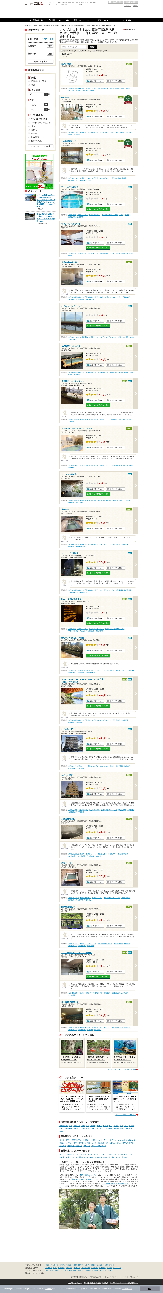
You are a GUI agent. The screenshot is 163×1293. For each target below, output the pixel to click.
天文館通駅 (72, 592)
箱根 (55, 1268)
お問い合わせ (133, 1277)
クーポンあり (86, 51)
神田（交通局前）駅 (123, 297)
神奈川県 (48, 1265)
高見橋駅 (71, 467)
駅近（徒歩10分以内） (125, 1143)
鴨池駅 (127, 215)
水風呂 (85, 1140)
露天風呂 (62, 1146)
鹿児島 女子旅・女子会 (122, 88)
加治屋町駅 (125, 544)
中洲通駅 (81, 299)
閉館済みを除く (102, 51)
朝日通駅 (127, 766)
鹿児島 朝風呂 (116, 178)
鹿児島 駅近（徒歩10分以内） (114, 629)
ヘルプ (123, 1277)
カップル (117, 1140)
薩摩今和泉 (68, 1129)
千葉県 (62, 1265)
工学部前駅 (82, 180)
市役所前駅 (122, 810)
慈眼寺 (92, 1126)
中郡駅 (89, 180)
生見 (61, 1129)
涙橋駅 (121, 215)
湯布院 (109, 1268)
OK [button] (149, 1289)
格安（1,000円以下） (74, 1140)
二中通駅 (71, 421)
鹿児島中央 (63, 1126)
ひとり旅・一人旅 (95, 1140)
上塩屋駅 (128, 132)
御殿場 (80, 1270)
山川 (92, 1129)
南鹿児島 (77, 1126)
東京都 (80, 1265)
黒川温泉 (102, 1268)
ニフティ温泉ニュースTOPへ (126, 1115)
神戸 (109, 1270)
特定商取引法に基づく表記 (92, 1283)
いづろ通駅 (80, 672)
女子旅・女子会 (90, 1143)
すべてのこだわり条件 (40, 146)
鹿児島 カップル (91, 88)
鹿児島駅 (98, 856)
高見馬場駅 (116, 544)
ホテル (124, 1140)
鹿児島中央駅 (90, 299)
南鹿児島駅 (72, 217)
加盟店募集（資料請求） (79, 1277)
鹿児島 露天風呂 (123, 854)
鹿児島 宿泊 (72, 215)
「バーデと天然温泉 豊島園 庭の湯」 (116, 1184)
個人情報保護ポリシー (75, 1283)
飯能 (74, 1270)
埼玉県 (55, 1265)
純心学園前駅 (72, 180)
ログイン (127, 6)
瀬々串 (116, 1126)
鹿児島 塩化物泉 (73, 132)
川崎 (51, 1270)
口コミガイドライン (112, 1277)
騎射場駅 (80, 217)
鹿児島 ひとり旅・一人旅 (106, 88)
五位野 (105, 1126)
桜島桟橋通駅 (72, 812)
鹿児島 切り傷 (83, 465)
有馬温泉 (61, 1268)
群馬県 (74, 1265)
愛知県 (105, 1265)
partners (48, 1289)
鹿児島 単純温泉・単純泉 (76, 88)
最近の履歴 (131, 2)
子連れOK (101, 1143)
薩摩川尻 (109, 1129)
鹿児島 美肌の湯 (112, 372)
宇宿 (83, 1126)
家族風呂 (87, 1146)
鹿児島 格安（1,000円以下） (101, 178)
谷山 (87, 1126)
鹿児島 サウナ (118, 944)
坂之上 (99, 1126)
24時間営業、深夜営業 (41, 123)
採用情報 (135, 1283)
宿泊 (111, 1140)
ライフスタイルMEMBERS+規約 (120, 1283)
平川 (110, 1126)
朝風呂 (61, 1143)
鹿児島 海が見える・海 (107, 253)
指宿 (87, 1129)
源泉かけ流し (111, 1143)
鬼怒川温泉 (117, 1268)
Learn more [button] (127, 1289)
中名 (121, 1126)
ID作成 (135, 6)
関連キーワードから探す (35, 1273)
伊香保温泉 (86, 1268)
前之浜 (131, 1126)
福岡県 (111, 1265)
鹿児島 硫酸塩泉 (100, 372)
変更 (50, 46)
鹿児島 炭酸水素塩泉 (75, 297)
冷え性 (106, 1140)
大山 (96, 1129)
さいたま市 (68, 1270)
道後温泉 (94, 1268)
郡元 (70, 1126)
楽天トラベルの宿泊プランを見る (98, 209)
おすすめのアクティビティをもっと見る (122, 1069)
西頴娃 (61, 1131)
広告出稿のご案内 (96, 1277)
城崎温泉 (69, 1268)
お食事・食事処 (78, 1143)
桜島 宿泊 (82, 993)
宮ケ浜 (76, 1129)
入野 (126, 1129)
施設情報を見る (95, 81)
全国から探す (47, 39)
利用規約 (105, 1283)
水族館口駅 (130, 810)
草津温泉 (48, 1268)
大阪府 (86, 1265)
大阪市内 (87, 1270)
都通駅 (70, 374)
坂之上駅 (71, 90)
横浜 (47, 1270)
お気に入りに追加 (116, 81)
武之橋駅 (120, 500)
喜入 (126, 1126)
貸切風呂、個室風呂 (74, 1146)
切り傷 (68, 1143)
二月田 (82, 1129)
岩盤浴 (34, 130)
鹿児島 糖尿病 (72, 465)
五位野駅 (78, 90)
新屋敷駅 (71, 502)
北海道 (93, 1265)
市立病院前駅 (72, 299)
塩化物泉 (131, 1140)
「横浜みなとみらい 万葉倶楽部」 (83, 1179)
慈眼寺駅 (85, 90)
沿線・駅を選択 (40, 61)
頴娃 (130, 1129)
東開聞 (116, 1129)
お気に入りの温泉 (115, 2)
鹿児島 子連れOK (94, 215)
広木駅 (120, 372)
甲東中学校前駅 (81, 546)
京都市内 (95, 1270)
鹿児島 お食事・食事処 (107, 766)
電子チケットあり (70, 51)
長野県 (99, 1265)
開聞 (121, 1129)
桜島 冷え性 (99, 993)
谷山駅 (92, 90)
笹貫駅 (70, 134)
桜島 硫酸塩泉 (72, 993)
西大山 (102, 1129)
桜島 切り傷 (90, 993)
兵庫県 (68, 1265)
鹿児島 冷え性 (84, 132)
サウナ (61, 1140)
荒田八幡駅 (72, 339)
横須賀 (57, 1270)
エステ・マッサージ (98, 1146)
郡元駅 (124, 178)
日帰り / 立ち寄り (38, 81)
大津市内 (103, 1270)
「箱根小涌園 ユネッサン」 (88, 1175)
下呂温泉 (77, 1268)
